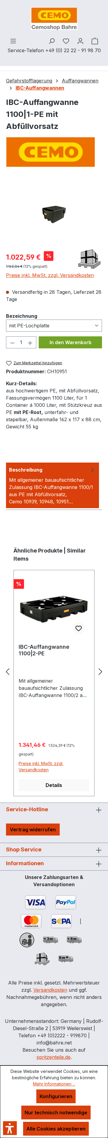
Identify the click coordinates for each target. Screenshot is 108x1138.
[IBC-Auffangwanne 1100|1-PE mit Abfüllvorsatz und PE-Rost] (54, 212)
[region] (54, 212)
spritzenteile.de (53, 1057)
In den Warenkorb (71, 342)
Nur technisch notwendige (56, 1113)
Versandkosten (50, 990)
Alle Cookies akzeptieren (56, 1129)
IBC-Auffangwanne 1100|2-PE (44, 650)
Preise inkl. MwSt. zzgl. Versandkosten (50, 275)
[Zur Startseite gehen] (54, 18)
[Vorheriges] (7, 671)
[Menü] (13, 41)
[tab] (52, 485)
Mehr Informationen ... (54, 1083)
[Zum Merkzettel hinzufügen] (79, 628)
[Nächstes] (100, 671)
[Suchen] (51, 41)
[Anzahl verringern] (12, 342)
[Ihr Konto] (80, 41)
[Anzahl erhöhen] (30, 342)
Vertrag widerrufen (33, 830)
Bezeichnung (21, 316)
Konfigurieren (56, 1096)
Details (54, 785)
